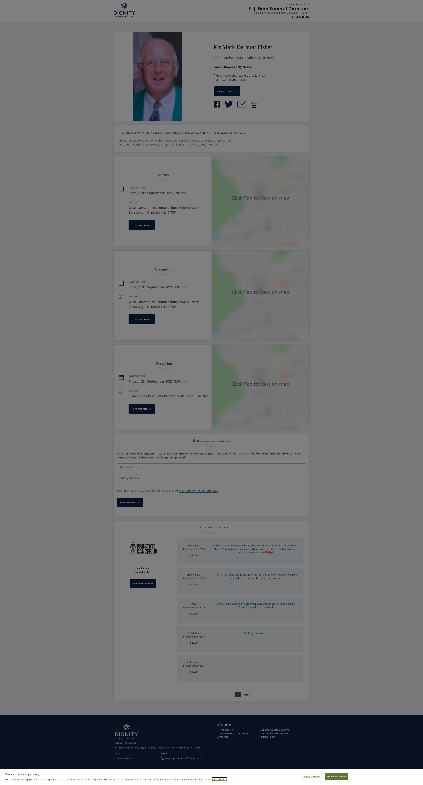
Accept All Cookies (336, 776)
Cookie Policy (219, 779)
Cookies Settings (311, 776)
